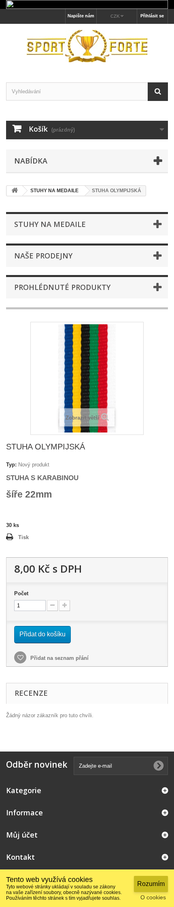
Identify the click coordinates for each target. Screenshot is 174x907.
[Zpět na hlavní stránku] (14, 191)
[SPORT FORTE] (87, 46)
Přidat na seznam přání (59, 658)
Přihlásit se (152, 15)
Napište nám (81, 15)
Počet (21, 593)
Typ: (11, 465)
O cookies (153, 897)
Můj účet (22, 835)
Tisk (23, 537)
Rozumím (151, 883)
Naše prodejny (43, 255)
